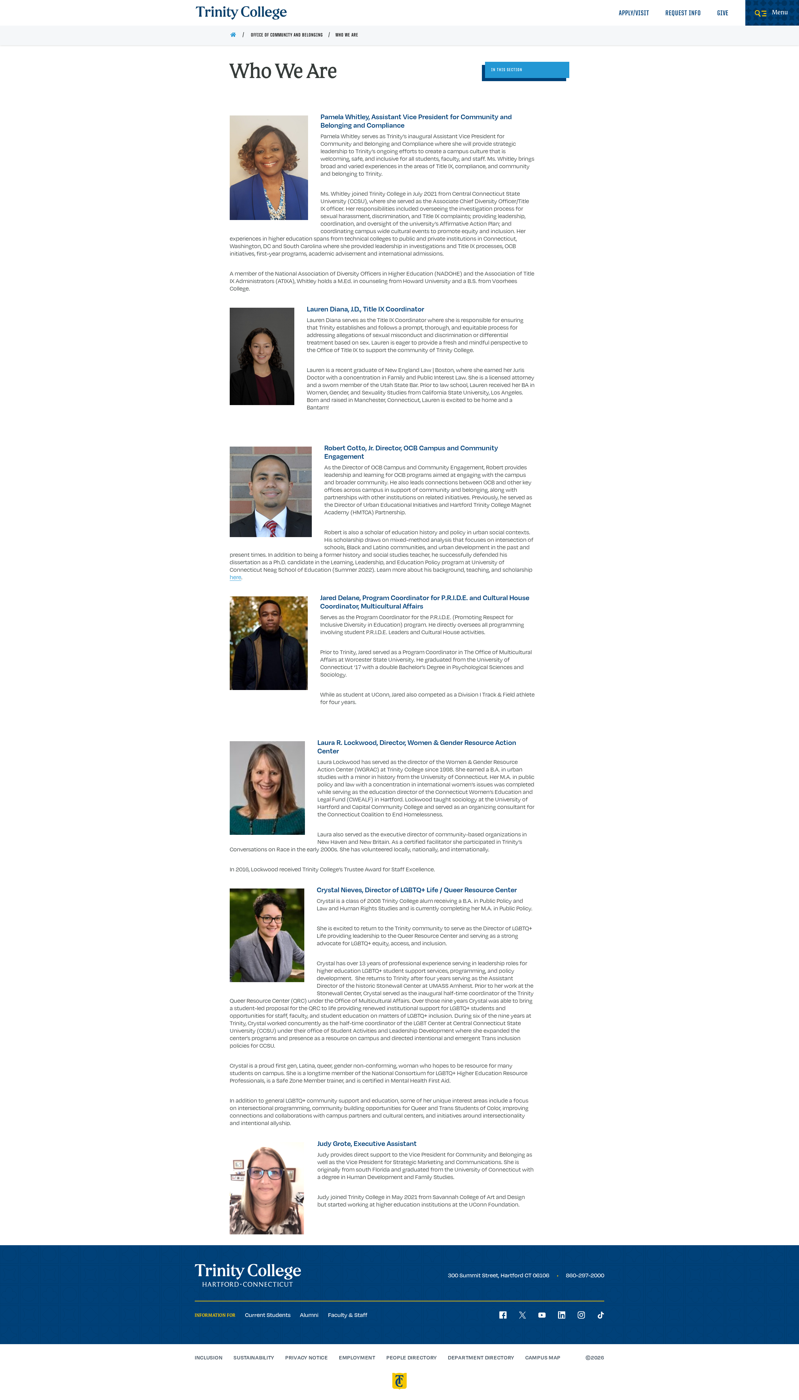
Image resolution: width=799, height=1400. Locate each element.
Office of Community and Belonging (287, 35)
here (235, 577)
